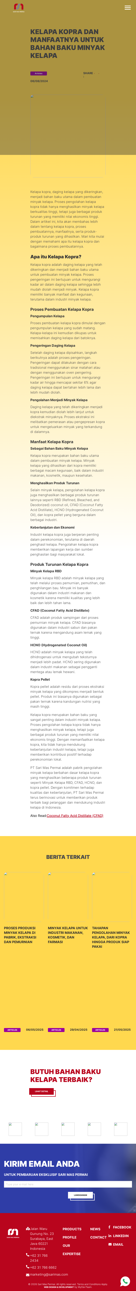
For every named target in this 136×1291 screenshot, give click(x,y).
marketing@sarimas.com (49, 1274)
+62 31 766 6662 (43, 1267)
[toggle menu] (128, 7)
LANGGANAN (80, 1195)
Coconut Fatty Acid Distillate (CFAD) (75, 816)
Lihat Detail (41, 1091)
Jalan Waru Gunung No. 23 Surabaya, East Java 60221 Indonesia (42, 1239)
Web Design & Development (59, 1287)
